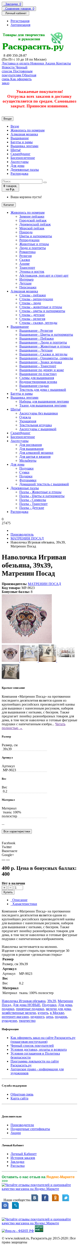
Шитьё (16, 150)
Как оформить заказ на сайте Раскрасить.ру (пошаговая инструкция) (43, 1039)
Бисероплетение (23, 158)
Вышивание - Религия (36, 330)
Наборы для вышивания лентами (44, 401)
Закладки (17, 1162)
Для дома (17, 166)
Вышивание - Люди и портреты (43, 342)
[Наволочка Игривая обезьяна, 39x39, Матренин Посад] (27, 642)
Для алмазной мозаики (36, 452)
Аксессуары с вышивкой (37, 429)
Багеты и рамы (22, 142)
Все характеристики (17, 831)
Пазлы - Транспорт (33, 504)
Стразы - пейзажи (32, 295)
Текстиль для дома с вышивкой (42, 389)
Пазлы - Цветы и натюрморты (42, 496)
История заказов (23, 1158)
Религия (25, 256)
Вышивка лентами (24, 146)
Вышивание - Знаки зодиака (40, 362)
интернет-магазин (15, 1017)
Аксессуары (20, 162)
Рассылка (18, 1165)
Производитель (22, 534)
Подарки (25, 476)
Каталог (9, 204)
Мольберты (27, 460)
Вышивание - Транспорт (37, 366)
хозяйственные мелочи (19, 1013)
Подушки (26, 468)
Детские (25, 283)
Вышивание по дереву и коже (41, 370)
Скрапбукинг (21, 154)
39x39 (51, 1001)
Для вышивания (31, 449)
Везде (15, 126)
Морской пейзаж (31, 228)
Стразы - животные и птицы (40, 307)
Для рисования (30, 445)
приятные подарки (30, 1009)
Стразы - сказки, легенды (38, 323)
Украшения (27, 421)
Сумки (24, 472)
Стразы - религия (32, 319)
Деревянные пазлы (25, 169)
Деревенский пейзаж (35, 224)
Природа (25, 232)
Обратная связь (22, 1094)
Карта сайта (19, 1098)
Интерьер (26, 279)
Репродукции (29, 240)
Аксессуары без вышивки (38, 413)
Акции (16, 1133)
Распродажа (19, 173)
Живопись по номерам (28, 130)
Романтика (27, 252)
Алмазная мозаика (24, 134)
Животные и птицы (34, 244)
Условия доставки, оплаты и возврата (39, 1049)
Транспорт (27, 267)
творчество (27, 1020)
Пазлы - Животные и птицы (40, 492)
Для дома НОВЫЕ (26, 1005)
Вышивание (20, 138)
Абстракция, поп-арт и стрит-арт (43, 275)
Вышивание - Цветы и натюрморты (46, 334)
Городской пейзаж (33, 220)
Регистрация (20, 21)
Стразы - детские (32, 315)
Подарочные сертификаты (30, 1129)
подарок (61, 1017)
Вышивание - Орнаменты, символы (46, 358)
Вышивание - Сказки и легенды (43, 354)
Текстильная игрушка (35, 425)
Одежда (25, 417)
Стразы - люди (30, 303)
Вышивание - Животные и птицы (44, 346)
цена (49, 1017)
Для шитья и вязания (34, 456)
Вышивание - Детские (36, 350)
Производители (22, 1125)
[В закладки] (3, 860)
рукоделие (9, 1020)
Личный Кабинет (24, 1154)
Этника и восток (31, 271)
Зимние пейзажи (31, 216)
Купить (8, 892)
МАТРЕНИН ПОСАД (27, 538)
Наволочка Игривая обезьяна (23, 1001)
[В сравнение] (8, 860)
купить (43, 1013)
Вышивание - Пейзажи (36, 338)
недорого (37, 1017)
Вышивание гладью (34, 386)
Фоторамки (27, 480)
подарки (8, 1009)
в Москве (57, 1013)
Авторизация (20, 25)
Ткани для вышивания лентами (42, 405)
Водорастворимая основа (38, 382)
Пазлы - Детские (31, 508)
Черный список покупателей (32, 1045)
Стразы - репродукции (36, 299)
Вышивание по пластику (38, 374)
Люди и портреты (32, 248)
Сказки (24, 260)
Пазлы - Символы (32, 500)
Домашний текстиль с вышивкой (44, 484)
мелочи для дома (58, 1009)
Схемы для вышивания (36, 378)
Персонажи (27, 287)
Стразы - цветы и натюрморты (42, 311)
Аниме (24, 264)
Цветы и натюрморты (35, 236)
